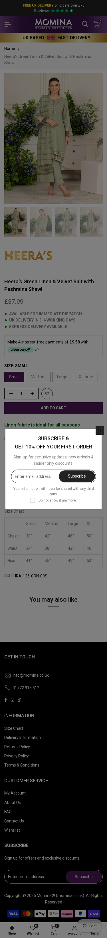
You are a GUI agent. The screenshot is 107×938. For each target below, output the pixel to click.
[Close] (100, 430)
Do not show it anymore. (58, 500)
